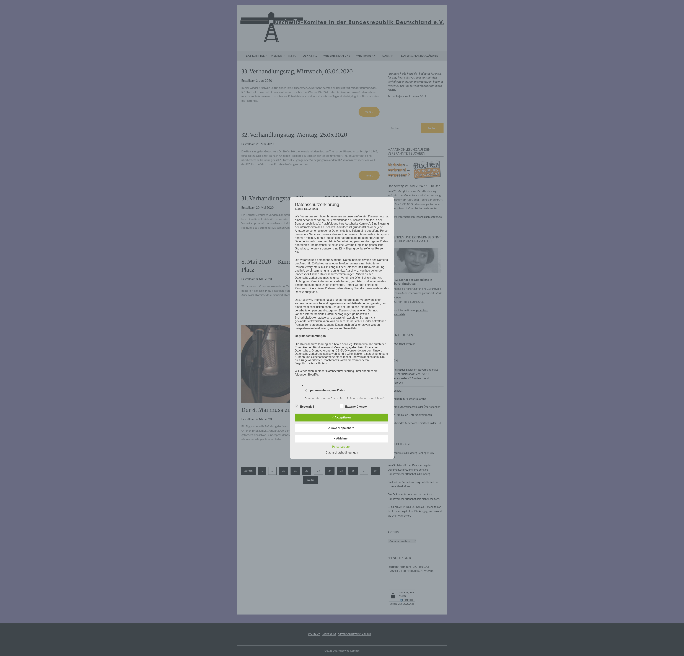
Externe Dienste (356, 406)
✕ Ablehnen (341, 438)
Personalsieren (341, 446)
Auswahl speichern (341, 427)
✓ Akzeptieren (341, 417)
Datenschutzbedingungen (341, 452)
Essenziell (307, 406)
